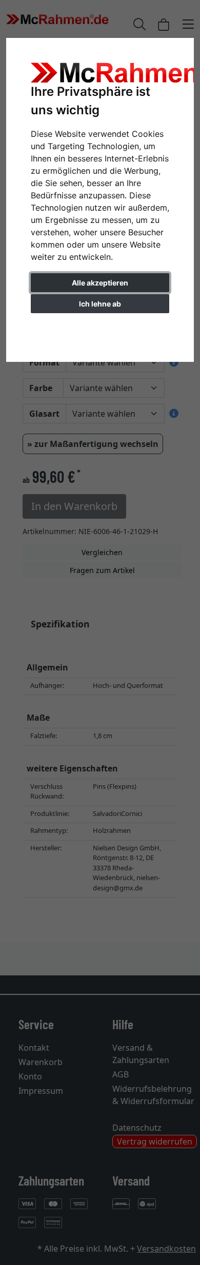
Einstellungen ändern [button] (100, 325)
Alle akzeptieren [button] (100, 282)
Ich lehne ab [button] (100, 303)
